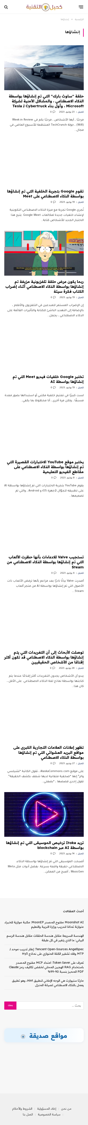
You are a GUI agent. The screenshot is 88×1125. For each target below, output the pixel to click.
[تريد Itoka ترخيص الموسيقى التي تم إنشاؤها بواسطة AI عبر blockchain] (44, 814)
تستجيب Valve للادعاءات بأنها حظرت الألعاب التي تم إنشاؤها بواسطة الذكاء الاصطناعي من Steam (45, 562)
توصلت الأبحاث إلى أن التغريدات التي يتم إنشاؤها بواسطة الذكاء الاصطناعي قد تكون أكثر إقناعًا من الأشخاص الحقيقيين (44, 657)
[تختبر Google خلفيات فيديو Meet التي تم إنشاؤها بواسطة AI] (44, 348)
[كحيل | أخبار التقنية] (44, 7)
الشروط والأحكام (22, 1108)
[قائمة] (81, 7)
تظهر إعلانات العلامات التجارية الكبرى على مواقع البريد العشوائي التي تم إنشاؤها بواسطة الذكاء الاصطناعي (48, 752)
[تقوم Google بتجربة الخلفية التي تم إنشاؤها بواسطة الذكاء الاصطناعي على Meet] (44, 163)
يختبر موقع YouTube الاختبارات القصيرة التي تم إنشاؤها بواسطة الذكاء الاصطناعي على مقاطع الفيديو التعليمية (45, 467)
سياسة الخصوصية (49, 1114)
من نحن (66, 1108)
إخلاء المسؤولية (46, 1108)
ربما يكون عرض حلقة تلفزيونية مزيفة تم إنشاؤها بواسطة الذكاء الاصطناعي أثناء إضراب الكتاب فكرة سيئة (44, 286)
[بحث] (6, 7)
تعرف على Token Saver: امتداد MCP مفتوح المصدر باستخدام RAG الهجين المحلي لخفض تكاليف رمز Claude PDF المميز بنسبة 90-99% (46, 967)
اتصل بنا (28, 1114)
